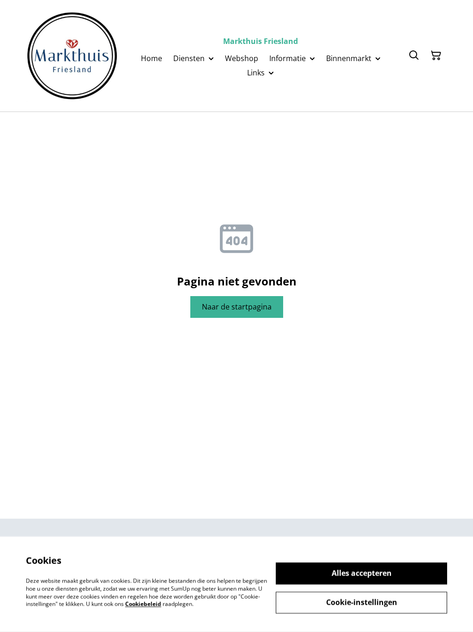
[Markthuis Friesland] (72, 55)
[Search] (414, 55)
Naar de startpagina (237, 307)
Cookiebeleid (143, 604)
